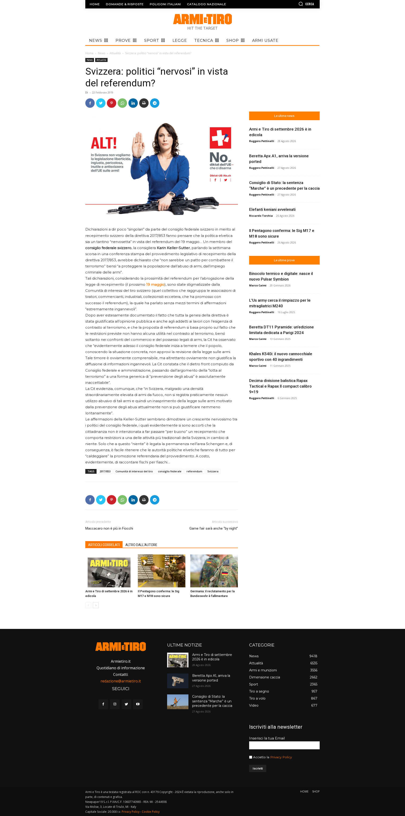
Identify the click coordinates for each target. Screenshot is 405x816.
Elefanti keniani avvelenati (272, 209)
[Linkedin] (133, 103)
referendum (194, 471)
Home (89, 53)
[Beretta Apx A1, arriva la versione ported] (177, 681)
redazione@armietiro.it (121, 681)
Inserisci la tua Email (267, 738)
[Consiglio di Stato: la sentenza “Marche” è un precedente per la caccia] (177, 701)
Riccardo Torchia (261, 215)
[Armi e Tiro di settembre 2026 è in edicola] (109, 570)
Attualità (115, 53)
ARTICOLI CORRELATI (104, 545)
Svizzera (212, 471)
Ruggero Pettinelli (261, 141)
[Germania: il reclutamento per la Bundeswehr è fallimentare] (214, 570)
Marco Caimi (257, 285)
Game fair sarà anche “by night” (213, 528)
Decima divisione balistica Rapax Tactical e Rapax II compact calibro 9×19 (280, 386)
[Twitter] (100, 103)
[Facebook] (90, 103)
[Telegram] (154, 103)
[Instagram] (114, 704)
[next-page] (96, 605)
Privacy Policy (281, 757)
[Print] (144, 103)
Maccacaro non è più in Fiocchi (109, 528)
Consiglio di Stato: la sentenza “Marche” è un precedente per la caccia (212, 701)
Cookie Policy (151, 812)
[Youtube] (137, 704)
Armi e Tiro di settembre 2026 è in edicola (212, 657)
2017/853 (105, 471)
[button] (292, 3)
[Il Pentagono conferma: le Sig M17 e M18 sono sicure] (161, 570)
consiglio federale (169, 471)
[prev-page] (88, 605)
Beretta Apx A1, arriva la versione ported (211, 678)
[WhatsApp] (122, 103)
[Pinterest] (111, 103)
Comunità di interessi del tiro (134, 471)
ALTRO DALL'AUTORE (141, 545)
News (101, 53)
